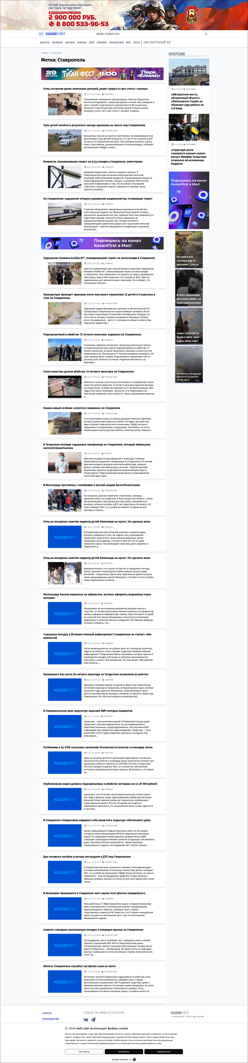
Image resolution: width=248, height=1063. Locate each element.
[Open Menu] (41, 33)
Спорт (92, 42)
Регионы (108, 453)
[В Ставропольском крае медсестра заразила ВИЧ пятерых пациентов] (65, 726)
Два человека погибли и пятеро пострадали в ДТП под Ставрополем (87, 856)
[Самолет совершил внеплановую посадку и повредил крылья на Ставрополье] (65, 945)
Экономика (57, 42)
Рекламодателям (50, 1019)
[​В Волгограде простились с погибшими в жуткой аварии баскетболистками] (65, 500)
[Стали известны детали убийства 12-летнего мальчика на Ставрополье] (65, 387)
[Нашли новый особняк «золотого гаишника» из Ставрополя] (65, 423)
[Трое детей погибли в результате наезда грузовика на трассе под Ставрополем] (65, 140)
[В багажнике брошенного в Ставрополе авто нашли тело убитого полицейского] (65, 908)
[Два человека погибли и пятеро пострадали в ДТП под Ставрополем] (65, 872)
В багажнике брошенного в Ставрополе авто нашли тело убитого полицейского (94, 893)
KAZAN (55, 34)
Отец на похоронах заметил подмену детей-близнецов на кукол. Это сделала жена (96, 521)
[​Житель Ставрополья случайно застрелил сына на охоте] (65, 981)
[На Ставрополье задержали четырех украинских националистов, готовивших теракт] (65, 214)
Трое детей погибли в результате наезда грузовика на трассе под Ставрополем (94, 125)
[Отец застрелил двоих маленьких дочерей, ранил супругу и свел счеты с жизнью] (65, 104)
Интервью (70, 42)
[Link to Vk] (86, 1020)
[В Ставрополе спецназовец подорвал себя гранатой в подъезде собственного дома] (65, 835)
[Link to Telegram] (93, 1020)
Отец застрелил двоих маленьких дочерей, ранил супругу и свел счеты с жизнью (95, 88)
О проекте (47, 1013)
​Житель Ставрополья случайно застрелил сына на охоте (79, 966)
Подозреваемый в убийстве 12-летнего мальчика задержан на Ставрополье (92, 334)
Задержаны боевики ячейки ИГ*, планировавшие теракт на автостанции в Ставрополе (99, 258)
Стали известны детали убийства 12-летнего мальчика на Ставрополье (88, 371)
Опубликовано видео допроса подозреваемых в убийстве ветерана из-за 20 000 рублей (100, 784)
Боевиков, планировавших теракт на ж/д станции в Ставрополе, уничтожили (92, 161)
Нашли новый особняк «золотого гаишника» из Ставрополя (81, 408)
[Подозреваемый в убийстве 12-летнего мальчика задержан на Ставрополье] (65, 350)
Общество (45, 42)
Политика (82, 42)
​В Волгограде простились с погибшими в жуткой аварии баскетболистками (91, 485)
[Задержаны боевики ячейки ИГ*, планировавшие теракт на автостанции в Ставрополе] (65, 273)
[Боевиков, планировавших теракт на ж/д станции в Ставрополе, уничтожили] (65, 177)
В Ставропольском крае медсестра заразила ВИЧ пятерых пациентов (87, 710)
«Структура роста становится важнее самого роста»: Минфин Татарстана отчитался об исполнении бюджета (189, 156)
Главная (45, 53)
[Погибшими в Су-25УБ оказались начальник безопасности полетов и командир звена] (65, 762)
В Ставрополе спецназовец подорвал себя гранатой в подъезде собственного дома (97, 820)
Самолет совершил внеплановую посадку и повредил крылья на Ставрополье (93, 929)
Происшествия (116, 42)
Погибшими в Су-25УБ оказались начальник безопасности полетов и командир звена (98, 747)
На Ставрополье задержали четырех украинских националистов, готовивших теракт (97, 198)
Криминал (102, 42)
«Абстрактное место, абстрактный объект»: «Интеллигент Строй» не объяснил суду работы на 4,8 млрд (187, 101)
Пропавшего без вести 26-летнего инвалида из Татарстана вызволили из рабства (95, 674)
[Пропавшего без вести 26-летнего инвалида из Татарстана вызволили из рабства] (65, 689)
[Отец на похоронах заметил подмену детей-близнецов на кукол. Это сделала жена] (65, 537)
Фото (128, 42)
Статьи (136, 42)
